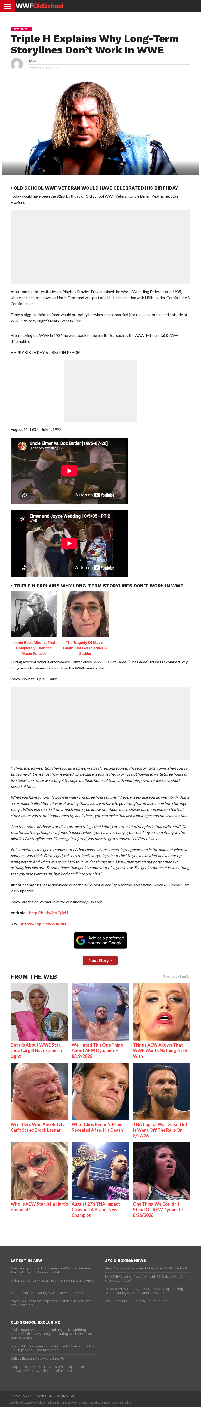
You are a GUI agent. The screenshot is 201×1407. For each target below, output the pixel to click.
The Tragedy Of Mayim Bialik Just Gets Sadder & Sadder (85, 648)
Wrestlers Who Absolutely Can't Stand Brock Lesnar (38, 1127)
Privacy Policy (20, 1395)
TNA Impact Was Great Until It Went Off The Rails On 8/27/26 (161, 1130)
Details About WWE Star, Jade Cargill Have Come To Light (37, 1050)
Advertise (44, 1395)
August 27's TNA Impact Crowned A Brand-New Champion (96, 1209)
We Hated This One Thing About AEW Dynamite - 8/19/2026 (97, 1050)
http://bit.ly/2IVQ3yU (48, 912)
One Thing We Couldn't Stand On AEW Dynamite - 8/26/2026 (159, 1209)
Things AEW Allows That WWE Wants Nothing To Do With (160, 1050)
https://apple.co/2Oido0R (44, 923)
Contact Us (66, 1395)
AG (35, 61)
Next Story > (100, 960)
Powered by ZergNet (176, 976)
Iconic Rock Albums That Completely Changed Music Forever (34, 648)
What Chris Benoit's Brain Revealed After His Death (97, 1127)
